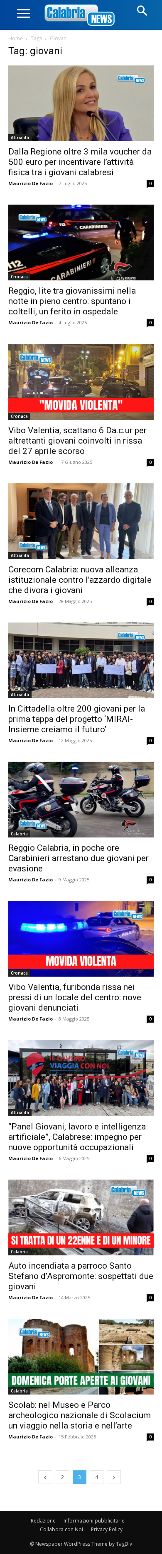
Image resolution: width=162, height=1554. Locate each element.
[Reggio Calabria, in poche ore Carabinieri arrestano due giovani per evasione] (81, 799)
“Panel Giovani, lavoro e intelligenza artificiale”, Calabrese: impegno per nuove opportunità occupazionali (77, 1137)
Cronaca (19, 277)
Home (15, 38)
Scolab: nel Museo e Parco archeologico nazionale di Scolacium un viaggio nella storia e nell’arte (79, 1415)
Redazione (43, 1520)
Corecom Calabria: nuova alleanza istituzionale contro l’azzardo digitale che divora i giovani (80, 580)
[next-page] (114, 1477)
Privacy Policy (107, 1529)
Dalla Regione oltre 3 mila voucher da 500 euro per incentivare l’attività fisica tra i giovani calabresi (80, 162)
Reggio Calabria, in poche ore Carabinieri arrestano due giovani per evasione (78, 858)
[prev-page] (45, 1477)
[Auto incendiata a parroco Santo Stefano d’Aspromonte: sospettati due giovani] (81, 1217)
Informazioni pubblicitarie (94, 1520)
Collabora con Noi (61, 1529)
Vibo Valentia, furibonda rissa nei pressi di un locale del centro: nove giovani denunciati (74, 997)
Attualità (20, 137)
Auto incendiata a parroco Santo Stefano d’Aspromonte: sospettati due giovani (80, 1276)
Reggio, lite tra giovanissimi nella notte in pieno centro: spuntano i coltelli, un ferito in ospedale (72, 301)
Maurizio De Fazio (30, 183)
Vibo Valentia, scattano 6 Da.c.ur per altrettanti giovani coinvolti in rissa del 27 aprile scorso (77, 440)
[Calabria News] (81, 15)
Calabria (19, 834)
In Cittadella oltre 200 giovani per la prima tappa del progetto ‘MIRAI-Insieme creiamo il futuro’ (76, 719)
